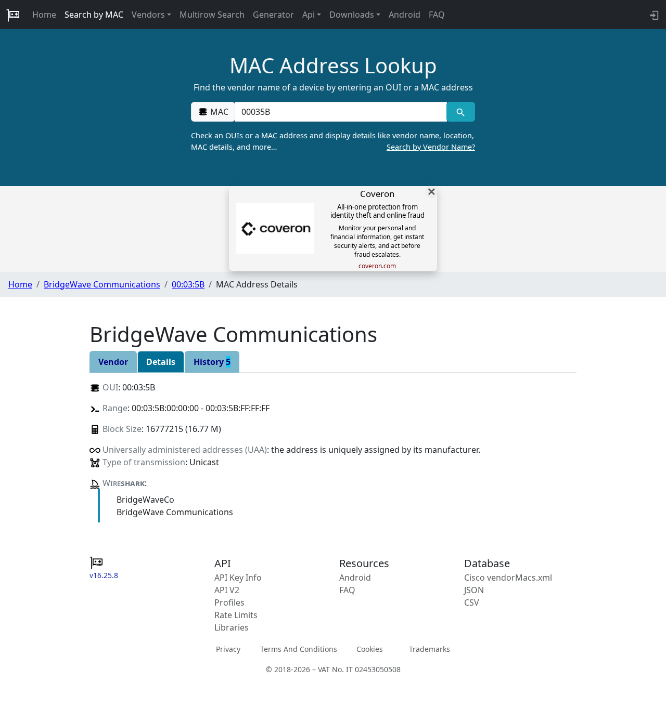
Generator (273, 14)
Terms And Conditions (298, 648)
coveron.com (377, 266)
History (212, 362)
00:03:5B (188, 284)
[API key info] (653, 14)
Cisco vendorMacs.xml (508, 577)
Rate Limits (236, 615)
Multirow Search (212, 14)
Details (160, 362)
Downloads (351, 14)
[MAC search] (460, 112)
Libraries (231, 627)
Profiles (229, 602)
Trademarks (429, 648)
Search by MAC (94, 14)
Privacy (228, 648)
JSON (474, 590)
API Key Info (238, 577)
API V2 (226, 590)
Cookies (369, 648)
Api (308, 14)
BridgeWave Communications (102, 284)
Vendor (113, 362)
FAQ (437, 14)
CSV (471, 602)
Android (404, 14)
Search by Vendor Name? (431, 147)
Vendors (148, 14)
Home (44, 14)
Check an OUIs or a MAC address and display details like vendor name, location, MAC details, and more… (333, 141)
